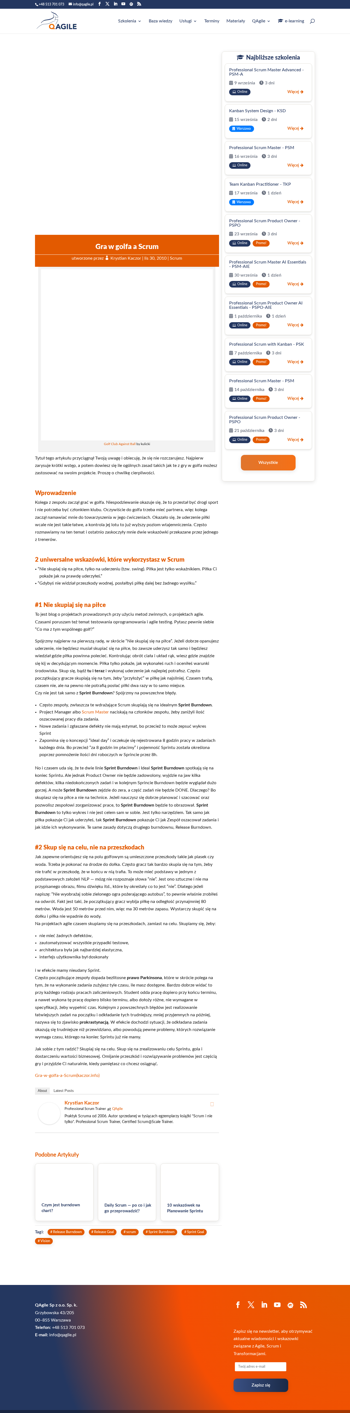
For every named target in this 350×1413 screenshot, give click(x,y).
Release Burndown (67, 1232)
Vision (45, 1241)
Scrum (176, 258)
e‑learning (294, 21)
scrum (131, 1232)
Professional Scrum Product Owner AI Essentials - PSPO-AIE (266, 305)
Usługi (185, 21)
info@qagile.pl (62, 1335)
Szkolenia (127, 21)
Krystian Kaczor (125, 258)
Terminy (211, 21)
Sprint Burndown (161, 1232)
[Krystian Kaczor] (49, 1123)
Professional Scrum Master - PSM (261, 148)
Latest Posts (64, 1091)
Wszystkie (268, 462)
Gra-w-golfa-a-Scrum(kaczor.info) (67, 1075)
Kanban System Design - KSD (257, 111)
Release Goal (104, 1232)
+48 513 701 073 (51, 4)
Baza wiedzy (160, 21)
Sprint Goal (195, 1232)
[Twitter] (212, 1104)
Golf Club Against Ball (120, 444)
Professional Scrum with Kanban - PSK (266, 344)
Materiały (235, 21)
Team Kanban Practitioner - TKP (260, 184)
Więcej (293, 92)
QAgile (258, 21)
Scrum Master (95, 712)
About (42, 1091)
